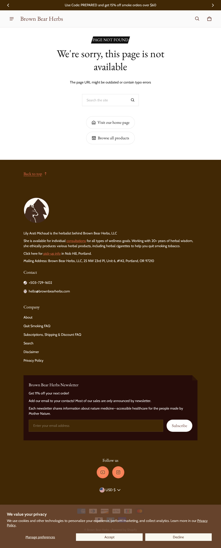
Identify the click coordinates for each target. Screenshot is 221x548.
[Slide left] (8, 5)
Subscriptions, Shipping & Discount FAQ (52, 335)
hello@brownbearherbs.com (49, 291)
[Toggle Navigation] (12, 19)
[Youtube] (103, 472)
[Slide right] (212, 5)
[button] (197, 19)
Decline (178, 537)
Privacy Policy (33, 360)
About (28, 317)
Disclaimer (31, 352)
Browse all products (113, 138)
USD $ (110, 490)
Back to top (33, 173)
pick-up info (52, 253)
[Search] (133, 100)
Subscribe (179, 425)
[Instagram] (118, 472)
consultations (76, 241)
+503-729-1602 (40, 283)
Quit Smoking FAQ (37, 326)
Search (28, 343)
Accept (109, 537)
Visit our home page (113, 122)
